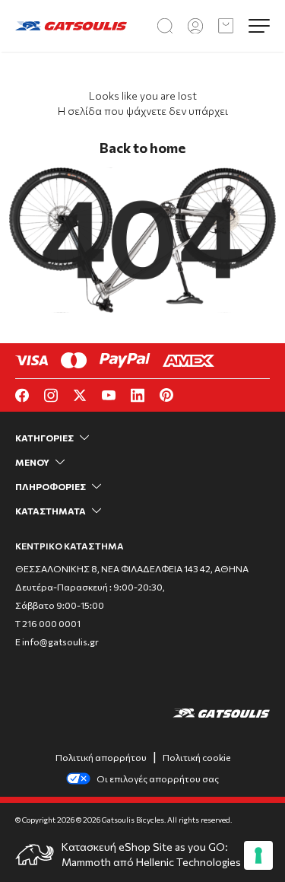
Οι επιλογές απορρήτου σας (158, 778)
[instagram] (51, 395)
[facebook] (22, 395)
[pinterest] (166, 395)
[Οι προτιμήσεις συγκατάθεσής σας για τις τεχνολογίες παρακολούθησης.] (258, 855)
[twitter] (80, 395)
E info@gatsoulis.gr (57, 641)
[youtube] (109, 395)
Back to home (142, 147)
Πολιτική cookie (196, 757)
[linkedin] (137, 395)
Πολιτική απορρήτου (101, 757)
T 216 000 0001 (48, 623)
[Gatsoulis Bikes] (71, 26)
